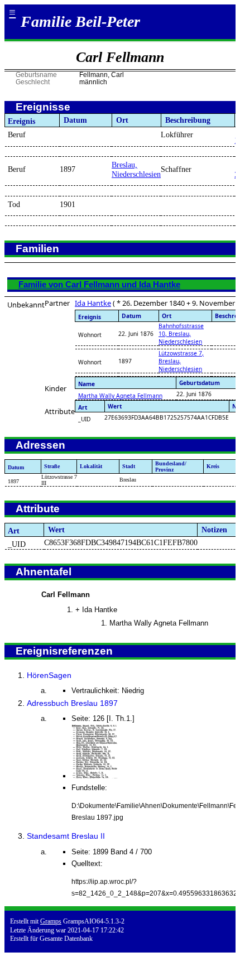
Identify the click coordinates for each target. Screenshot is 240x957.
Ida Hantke (93, 303)
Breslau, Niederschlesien (136, 169)
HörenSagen (49, 675)
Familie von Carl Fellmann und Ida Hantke (99, 284)
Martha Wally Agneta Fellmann (120, 396)
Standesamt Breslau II (66, 835)
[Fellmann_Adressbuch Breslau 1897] (95, 776)
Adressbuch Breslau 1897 (72, 703)
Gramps (50, 921)
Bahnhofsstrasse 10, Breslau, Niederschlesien (181, 333)
